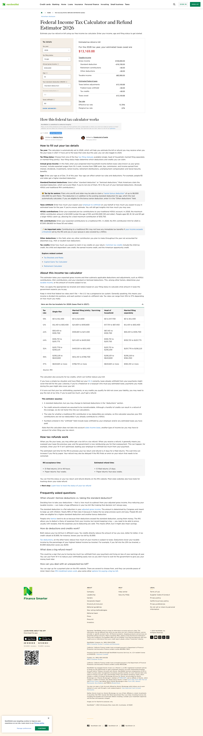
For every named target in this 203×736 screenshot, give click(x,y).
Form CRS (131, 679)
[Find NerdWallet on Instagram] (159, 637)
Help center (123, 592)
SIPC (125, 678)
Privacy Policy (94, 681)
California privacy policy (159, 601)
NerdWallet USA (96, 725)
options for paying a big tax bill (105, 571)
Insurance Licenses (102, 654)
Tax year (45, 46)
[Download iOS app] (30, 639)
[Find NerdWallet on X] (151, 637)
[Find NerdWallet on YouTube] (155, 637)
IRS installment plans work (66, 571)
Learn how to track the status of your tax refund (71, 486)
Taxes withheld (48, 99)
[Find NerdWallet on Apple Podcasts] (163, 637)
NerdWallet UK (113, 725)
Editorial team (92, 613)
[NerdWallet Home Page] (11, 4)
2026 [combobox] (46, 50)
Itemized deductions (50, 91)
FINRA (121, 678)
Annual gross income (50, 64)
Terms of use (155, 592)
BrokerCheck (116, 683)
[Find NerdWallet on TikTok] (167, 637)
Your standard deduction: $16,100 (54, 82)
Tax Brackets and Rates (53, 258)
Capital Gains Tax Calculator (55, 262)
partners (112, 128)
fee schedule (99, 683)
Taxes (49, 12)
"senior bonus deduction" (114, 193)
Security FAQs (124, 595)
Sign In (183, 4)
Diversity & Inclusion (95, 604)
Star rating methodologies (97, 610)
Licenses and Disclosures (111, 644)
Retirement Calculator (53, 266)
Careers (90, 598)
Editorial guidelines (94, 607)
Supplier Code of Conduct (160, 595)
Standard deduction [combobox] (51, 86)
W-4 (90, 381)
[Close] (48, 718)
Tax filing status (48, 55)
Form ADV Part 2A (141, 679)
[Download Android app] (45, 639)
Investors (90, 622)
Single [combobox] (46, 59)
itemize (53, 519)
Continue (42, 728)
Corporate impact (94, 601)
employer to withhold (92, 205)
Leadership (91, 595)
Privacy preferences (157, 604)
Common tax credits (114, 245)
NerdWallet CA (130, 725)
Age (44, 73)
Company (90, 592)
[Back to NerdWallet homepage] (41, 12)
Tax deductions (46, 540)
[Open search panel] (174, 4)
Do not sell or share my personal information (162, 608)
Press (89, 616)
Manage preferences (24, 728)
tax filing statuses (86, 157)
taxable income (46, 283)
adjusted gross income (91, 509)
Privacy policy (155, 598)
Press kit (90, 619)
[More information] (58, 64)
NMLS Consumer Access (94, 644)
